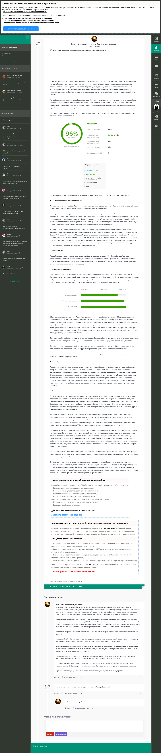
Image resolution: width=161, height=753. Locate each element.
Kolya (58, 677)
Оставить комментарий (57, 716)
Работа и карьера (9, 47)
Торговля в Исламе (9, 273)
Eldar (8, 158)
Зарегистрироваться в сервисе (66, 515)
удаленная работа (76, 581)
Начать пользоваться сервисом (21, 29)
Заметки (156, 78)
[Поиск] (27, 37)
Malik (8, 204)
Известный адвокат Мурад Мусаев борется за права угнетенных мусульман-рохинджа (15, 243)
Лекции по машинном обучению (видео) (14, 259)
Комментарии (7, 120)
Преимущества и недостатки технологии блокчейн (13, 212)
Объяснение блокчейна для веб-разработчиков (14, 152)
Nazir (8, 90)
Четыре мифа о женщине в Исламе (12, 167)
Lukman (9, 189)
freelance (66, 581)
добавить (50, 734)
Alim (57, 693)
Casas (8, 126)
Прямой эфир (8, 113)
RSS (15, 61)
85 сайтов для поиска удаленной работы (14, 84)
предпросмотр (61, 734)
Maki (8, 219)
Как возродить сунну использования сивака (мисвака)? (14, 227)
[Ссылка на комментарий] (81, 677)
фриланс (53, 581)
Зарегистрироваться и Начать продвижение (73, 571)
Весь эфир (13, 281)
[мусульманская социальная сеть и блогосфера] (15, 39)
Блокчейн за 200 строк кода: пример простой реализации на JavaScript (14, 136)
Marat (8, 174)
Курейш (54, 586)
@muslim (156, 112)
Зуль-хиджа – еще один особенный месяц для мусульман (15, 182)
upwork (60, 581)
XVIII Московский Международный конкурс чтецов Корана (14, 197)
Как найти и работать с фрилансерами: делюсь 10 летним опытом (14, 100)
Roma (8, 75)
